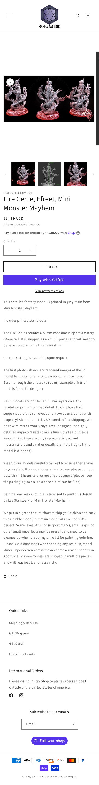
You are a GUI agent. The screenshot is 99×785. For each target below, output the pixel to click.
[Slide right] (94, 175)
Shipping (8, 224)
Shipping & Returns (23, 623)
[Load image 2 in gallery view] (49, 174)
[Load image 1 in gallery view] (23, 174)
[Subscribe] (72, 724)
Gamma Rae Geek (42, 776)
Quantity (9, 241)
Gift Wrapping (19, 633)
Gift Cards (16, 643)
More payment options (49, 290)
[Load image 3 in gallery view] (75, 174)
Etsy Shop (41, 681)
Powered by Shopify (65, 776)
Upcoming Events (22, 654)
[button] (9, 16)
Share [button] (13, 576)
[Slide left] (5, 175)
